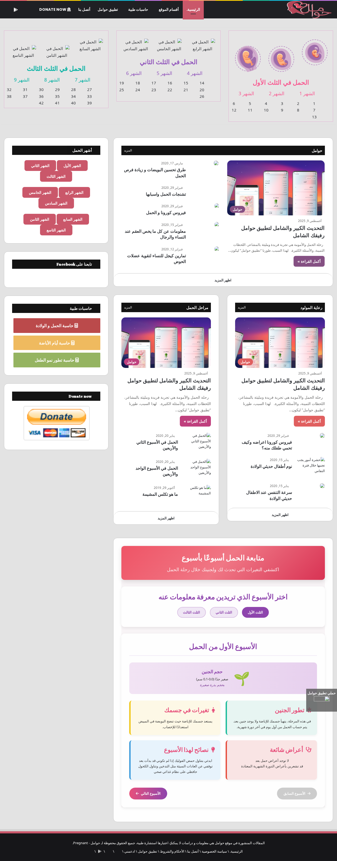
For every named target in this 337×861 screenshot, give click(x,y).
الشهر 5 (164, 73)
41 (57, 102)
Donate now (53, 9)
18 (137, 82)
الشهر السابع (72, 219)
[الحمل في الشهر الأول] (314, 49)
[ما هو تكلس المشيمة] (196, 495)
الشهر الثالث (56, 176)
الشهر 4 (194, 73)
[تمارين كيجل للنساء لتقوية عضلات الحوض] (217, 249)
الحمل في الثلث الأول (281, 82)
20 (202, 89)
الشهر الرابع (74, 192)
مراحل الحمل (197, 307)
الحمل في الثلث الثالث (56, 68)
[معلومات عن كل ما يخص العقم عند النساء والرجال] (217, 224)
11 (250, 110)
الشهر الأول (72, 165)
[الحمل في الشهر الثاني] (281, 56)
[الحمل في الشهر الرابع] (202, 42)
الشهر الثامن (39, 219)
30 (41, 89)
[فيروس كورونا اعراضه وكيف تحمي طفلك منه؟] (322, 435)
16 (169, 82)
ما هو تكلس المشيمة (160, 494)
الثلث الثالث (191, 612)
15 (186, 82)
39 (89, 102)
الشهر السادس (56, 203)
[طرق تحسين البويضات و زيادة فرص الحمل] (216, 163)
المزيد (128, 150)
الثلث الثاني (224, 612)
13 (314, 116)
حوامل (317, 150)
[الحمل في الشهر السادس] (135, 42)
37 (25, 96)
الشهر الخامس (40, 192)
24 (137, 89)
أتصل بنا (84, 9)
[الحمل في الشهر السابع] (90, 42)
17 (153, 82)
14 (202, 82)
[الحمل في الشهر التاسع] (23, 49)
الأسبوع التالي (151, 793)
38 (9, 96)
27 (89, 89)
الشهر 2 (276, 93)
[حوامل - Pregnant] (308, 10)
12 (234, 110)
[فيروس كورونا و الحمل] (217, 206)
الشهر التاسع (56, 229)
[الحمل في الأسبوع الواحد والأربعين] (196, 469)
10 (266, 110)
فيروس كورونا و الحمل (166, 212)
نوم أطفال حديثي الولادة (271, 466)
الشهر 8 (52, 80)
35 (57, 96)
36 (41, 96)
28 (73, 89)
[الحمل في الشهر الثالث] (248, 56)
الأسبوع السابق (294, 793)
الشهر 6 (134, 73)
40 (73, 102)
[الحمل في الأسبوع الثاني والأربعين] (196, 443)
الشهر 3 (246, 93)
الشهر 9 (21, 80)
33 (89, 96)
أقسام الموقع (169, 9)
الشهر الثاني (40, 165)
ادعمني (129, 851)
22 (169, 89)
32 (9, 89)
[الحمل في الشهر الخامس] (169, 42)
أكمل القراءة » (309, 261)
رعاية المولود (311, 307)
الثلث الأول (255, 612)
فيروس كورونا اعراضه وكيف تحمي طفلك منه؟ (267, 445)
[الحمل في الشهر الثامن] (56, 49)
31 (25, 89)
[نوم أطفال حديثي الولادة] (310, 467)
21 (186, 89)
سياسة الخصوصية (214, 851)
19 (121, 82)
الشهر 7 (82, 80)
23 (153, 89)
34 (73, 96)
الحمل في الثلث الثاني (168, 61)
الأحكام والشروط (172, 851)
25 (121, 89)
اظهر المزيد (223, 280)
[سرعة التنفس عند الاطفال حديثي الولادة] (322, 485)
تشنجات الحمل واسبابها (166, 194)
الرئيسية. (193, 9)
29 (57, 89)
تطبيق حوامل (108, 9)
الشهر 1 (307, 93)
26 (202, 96)
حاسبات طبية (138, 9)
